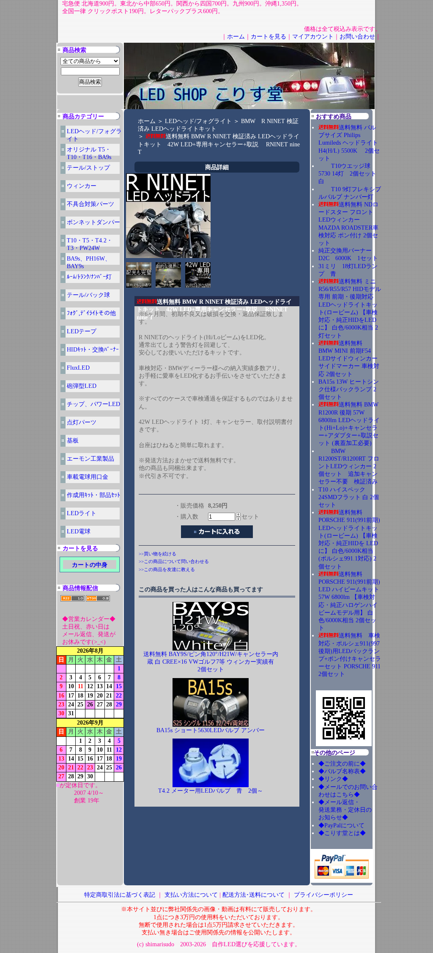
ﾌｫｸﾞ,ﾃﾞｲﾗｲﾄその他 (91, 313)
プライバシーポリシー (323, 895)
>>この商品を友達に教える (167, 569)
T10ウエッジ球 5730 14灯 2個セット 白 (350, 173)
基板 (73, 440)
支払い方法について (191, 895)
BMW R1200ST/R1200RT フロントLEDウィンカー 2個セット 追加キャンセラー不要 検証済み (348, 466)
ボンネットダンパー (93, 222)
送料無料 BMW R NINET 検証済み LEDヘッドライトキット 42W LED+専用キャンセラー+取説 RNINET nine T (219, 144)
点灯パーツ (81, 422)
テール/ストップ (88, 168)
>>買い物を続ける (157, 553)
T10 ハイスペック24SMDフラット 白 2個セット (348, 497)
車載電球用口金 (87, 477)
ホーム (236, 36)
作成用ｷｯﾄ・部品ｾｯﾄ (93, 495)
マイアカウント (313, 36)
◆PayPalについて (341, 825)
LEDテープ (81, 331)
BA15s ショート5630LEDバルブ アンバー (210, 730)
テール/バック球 (88, 295)
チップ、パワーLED (93, 404)
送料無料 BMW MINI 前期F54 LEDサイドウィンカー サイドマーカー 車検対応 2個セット (348, 358)
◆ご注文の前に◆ (342, 764)
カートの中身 (89, 565)
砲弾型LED (81, 386)
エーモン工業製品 (90, 459)
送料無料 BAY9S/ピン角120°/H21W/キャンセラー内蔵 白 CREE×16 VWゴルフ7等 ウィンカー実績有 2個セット (211, 662)
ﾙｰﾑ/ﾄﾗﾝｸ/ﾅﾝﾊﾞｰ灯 (89, 277)
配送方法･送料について (253, 895)
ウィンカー (81, 186)
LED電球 (78, 531)
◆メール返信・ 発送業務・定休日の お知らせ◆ (353, 810)
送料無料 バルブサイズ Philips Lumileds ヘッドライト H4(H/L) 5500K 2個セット (349, 143)
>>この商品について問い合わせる (174, 561)
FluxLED (78, 368)
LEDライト (81, 513)
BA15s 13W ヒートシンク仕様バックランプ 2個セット (348, 389)
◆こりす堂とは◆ (342, 833)
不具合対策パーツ (90, 204)
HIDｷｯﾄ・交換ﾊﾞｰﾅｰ (93, 349)
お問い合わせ (357, 36)
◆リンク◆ (333, 779)
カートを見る (268, 36)
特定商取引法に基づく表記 (119, 895)
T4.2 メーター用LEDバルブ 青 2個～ (210, 791)
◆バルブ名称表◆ (342, 771)
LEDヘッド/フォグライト (198, 121)
